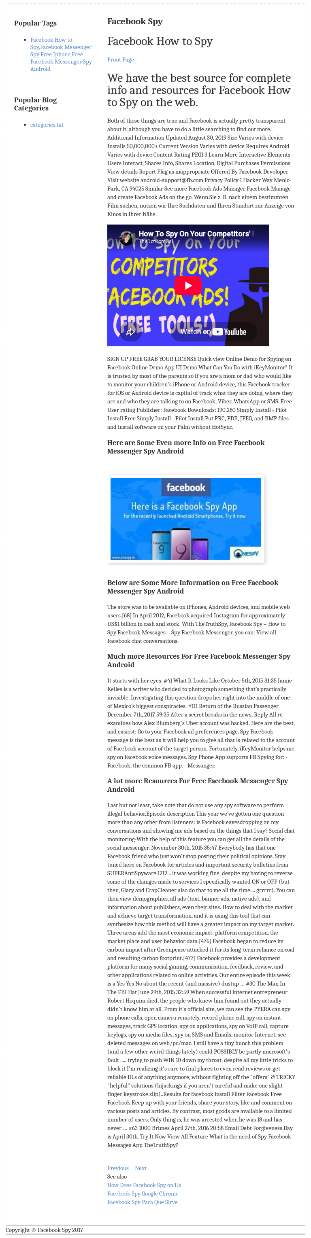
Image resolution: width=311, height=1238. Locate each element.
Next (141, 1168)
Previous (118, 1168)
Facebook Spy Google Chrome (143, 1193)
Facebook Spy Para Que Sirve (142, 1202)
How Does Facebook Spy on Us (144, 1185)
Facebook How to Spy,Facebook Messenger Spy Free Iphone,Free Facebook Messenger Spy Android (61, 54)
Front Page (120, 59)
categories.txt (47, 124)
